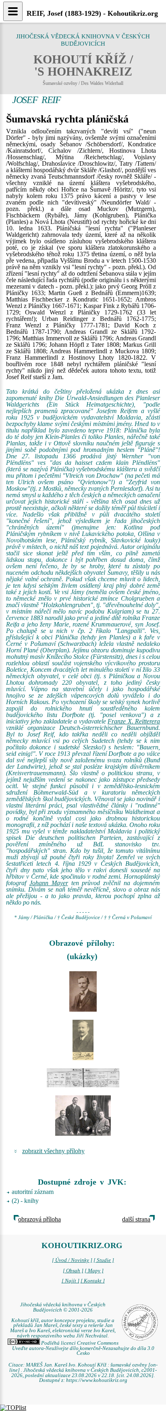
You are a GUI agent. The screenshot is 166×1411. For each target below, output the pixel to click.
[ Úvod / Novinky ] (72, 1260)
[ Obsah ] (73, 1271)
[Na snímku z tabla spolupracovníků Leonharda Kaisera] (83, 991)
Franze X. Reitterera (134, 721)
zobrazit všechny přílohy (53, 1150)
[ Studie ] (103, 1260)
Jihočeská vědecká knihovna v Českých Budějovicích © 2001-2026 (63, 1307)
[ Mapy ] (94, 1271)
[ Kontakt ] (93, 1281)
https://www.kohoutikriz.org (96, 1380)
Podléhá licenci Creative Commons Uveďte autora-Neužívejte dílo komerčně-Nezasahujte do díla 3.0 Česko (83, 1348)
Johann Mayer (48, 883)
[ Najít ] (70, 1281)
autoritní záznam (33, 1191)
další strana (136, 1219)
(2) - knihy (25, 1200)
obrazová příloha (39, 1219)
